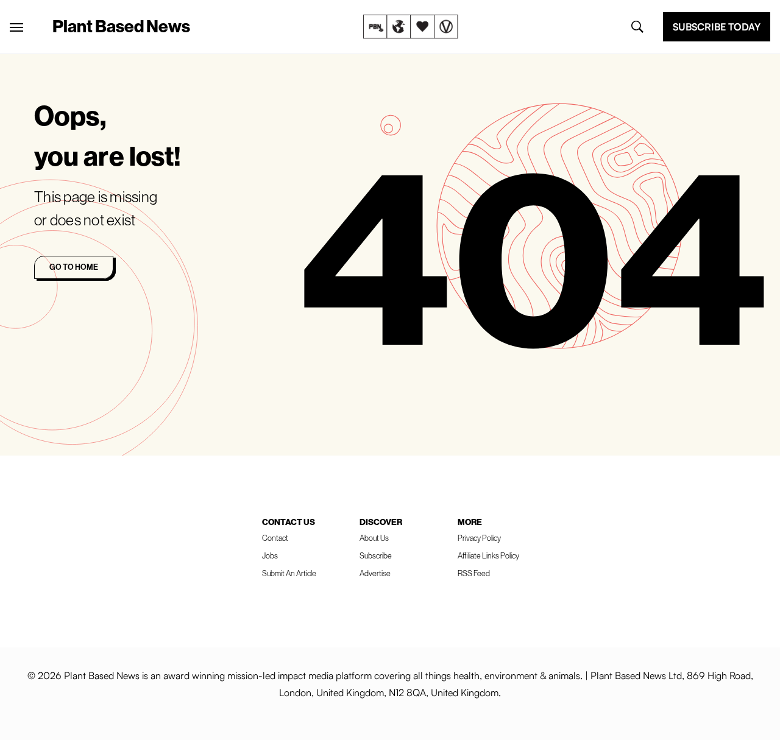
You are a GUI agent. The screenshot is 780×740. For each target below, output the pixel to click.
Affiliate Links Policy (488, 555)
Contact (275, 538)
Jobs (270, 555)
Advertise (375, 573)
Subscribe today (716, 27)
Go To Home (73, 267)
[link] (410, 27)
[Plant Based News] (16, 27)
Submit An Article (289, 573)
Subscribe (376, 555)
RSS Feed (474, 573)
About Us (374, 538)
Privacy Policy (479, 538)
